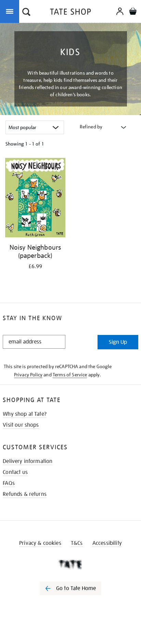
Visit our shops (21, 425)
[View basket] (133, 12)
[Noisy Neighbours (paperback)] (35, 199)
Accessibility (107, 543)
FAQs (9, 483)
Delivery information (27, 461)
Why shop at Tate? (25, 414)
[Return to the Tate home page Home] (70, 13)
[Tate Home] (70, 564)
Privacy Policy (28, 375)
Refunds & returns (25, 494)
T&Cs (77, 543)
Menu (11, 11)
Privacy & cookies (40, 543)
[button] (26, 12)
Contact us (15, 472)
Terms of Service (70, 375)
